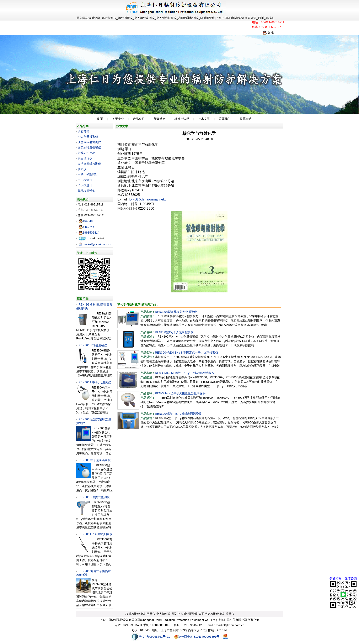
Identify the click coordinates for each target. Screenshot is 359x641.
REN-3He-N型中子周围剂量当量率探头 (180, 393)
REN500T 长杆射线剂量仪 (96, 534)
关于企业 (118, 118)
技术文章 (204, 118)
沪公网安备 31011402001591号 (198, 636)
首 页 (99, 118)
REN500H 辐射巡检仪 (93, 345)
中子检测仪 (85, 180)
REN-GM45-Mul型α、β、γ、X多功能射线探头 (185, 373)
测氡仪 (82, 169)
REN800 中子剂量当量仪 (95, 460)
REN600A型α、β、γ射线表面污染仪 (178, 413)
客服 (270, 32)
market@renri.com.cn (97, 244)
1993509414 (91, 232)
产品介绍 (139, 118)
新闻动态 (159, 118)
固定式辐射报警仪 (89, 147)
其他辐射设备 (86, 190)
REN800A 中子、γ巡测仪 (95, 382)
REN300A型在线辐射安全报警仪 (176, 311)
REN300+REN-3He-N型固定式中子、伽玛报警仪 (186, 352)
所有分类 (83, 131)
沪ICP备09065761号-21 (154, 636)
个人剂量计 (85, 185)
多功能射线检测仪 (89, 163)
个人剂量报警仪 (88, 136)
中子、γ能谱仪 (87, 174)
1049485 (88, 221)
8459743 (88, 226)
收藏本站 (245, 118)
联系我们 (225, 118)
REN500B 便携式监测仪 (94, 497)
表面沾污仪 (85, 158)
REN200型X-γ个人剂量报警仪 (174, 332)
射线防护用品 (86, 153)
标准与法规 (182, 118)
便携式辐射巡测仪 (89, 142)
